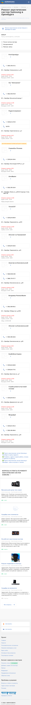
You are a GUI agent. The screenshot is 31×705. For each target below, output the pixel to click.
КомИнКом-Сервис (15, 354)
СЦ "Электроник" (15, 82)
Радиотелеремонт (15, 111)
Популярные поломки (7, 655)
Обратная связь (5, 675)
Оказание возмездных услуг (8, 648)
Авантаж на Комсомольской (18, 263)
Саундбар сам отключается (9, 514)
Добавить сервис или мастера (9, 665)
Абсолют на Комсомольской (18, 326)
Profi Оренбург (14, 54)
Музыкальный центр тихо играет (11, 490)
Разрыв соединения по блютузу (11, 563)
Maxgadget (12, 415)
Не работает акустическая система (12, 539)
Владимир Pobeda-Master (17, 295)
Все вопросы (7, 604)
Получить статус (5, 663)
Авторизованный (8, 44)
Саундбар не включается (9, 588)
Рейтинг (3, 668)
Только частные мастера (10, 42)
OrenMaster (12, 176)
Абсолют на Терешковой (17, 235)
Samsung (23, 7)
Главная (3, 640)
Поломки (3, 688)
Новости (3, 643)
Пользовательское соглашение (9, 645)
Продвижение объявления (8, 673)
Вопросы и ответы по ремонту (9, 683)
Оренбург (16, 7)
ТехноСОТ (12, 206)
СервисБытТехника (15, 148)
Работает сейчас (8, 46)
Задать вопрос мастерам (8, 685)
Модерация (4, 670)
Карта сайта (4, 650)
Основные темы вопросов (8, 653)
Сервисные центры (6, 7)
